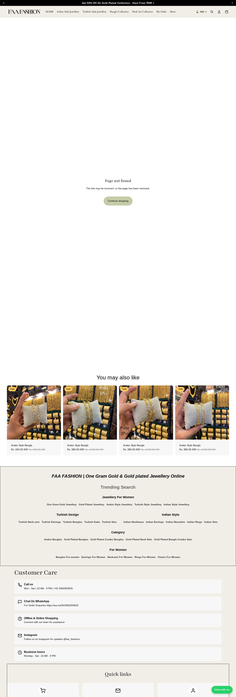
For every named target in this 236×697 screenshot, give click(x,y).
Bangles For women (67, 557)
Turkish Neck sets (29, 522)
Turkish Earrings (51, 522)
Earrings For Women (93, 557)
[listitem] (172, 12)
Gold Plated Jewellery (91, 504)
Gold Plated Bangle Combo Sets (173, 539)
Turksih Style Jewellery (148, 504)
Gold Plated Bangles (76, 539)
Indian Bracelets (175, 522)
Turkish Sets (109, 522)
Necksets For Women (120, 557)
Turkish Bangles (72, 522)
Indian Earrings (155, 522)
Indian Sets (211, 522)
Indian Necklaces (134, 522)
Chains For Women (169, 557)
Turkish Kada (92, 522)
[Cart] (226, 12)
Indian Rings (194, 522)
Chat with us (222, 689)
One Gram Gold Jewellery (62, 504)
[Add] (56, 434)
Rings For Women (145, 557)
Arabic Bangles (53, 539)
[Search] (212, 12)
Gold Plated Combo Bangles (107, 539)
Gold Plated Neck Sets (139, 539)
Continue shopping (118, 200)
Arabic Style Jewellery (119, 504)
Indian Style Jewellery (176, 504)
